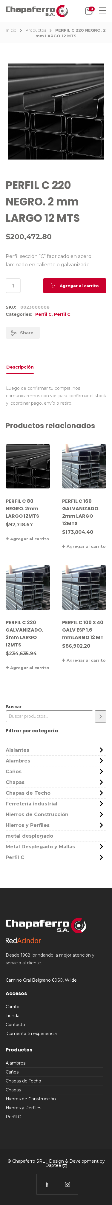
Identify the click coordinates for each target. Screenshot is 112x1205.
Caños (14, 771)
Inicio (11, 30)
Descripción (20, 367)
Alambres (18, 761)
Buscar (14, 707)
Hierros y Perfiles (28, 825)
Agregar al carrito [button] (29, 538)
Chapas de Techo (28, 793)
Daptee (53, 1165)
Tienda (12, 1016)
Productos (36, 30)
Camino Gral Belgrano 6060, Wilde (41, 980)
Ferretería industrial (31, 804)
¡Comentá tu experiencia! (32, 1033)
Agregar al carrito (79, 285)
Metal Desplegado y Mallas (40, 847)
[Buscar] (100, 716)
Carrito (12, 1007)
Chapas (15, 782)
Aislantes (17, 750)
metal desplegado (29, 836)
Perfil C (43, 314)
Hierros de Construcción (37, 814)
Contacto (15, 1025)
